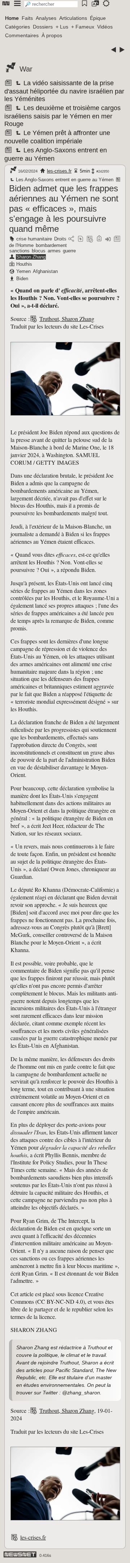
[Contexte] (90, 239)
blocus (39, 250)
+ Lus (62, 27)
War (26, 69)
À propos (52, 35)
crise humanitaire (34, 239)
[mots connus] (99, 239)
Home (12, 18)
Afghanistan (45, 271)
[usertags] (80, 239)
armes (54, 250)
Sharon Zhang (31, 257)
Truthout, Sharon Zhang (66, 318)
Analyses (46, 18)
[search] (51, 4)
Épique (98, 18)
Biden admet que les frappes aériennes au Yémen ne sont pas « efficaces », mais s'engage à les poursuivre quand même (63, 208)
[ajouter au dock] (108, 239)
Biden (22, 278)
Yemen (23, 271)
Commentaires (22, 35)
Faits (27, 18)
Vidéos (105, 27)
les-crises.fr (59, 171)
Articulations (73, 18)
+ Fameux (82, 27)
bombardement (51, 245)
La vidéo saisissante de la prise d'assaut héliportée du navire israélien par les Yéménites (64, 91)
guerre (69, 250)
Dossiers (43, 27)
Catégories (17, 27)
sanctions (19, 250)
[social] (71, 239)
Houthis (24, 264)
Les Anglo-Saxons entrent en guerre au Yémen (64, 179)
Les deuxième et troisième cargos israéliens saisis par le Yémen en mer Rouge (62, 115)
